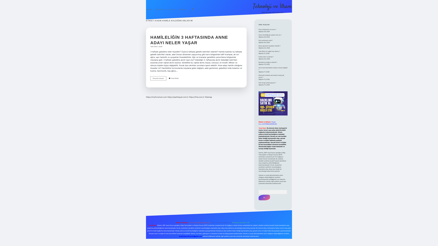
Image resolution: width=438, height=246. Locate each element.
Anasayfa (149, 9)
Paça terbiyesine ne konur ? (267, 29)
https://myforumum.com (156, 97)
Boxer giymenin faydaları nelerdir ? (269, 46)
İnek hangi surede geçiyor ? (267, 83)
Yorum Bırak (175, 78)
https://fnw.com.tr (196, 97)
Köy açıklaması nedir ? (266, 40)
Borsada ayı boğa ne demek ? (268, 62)
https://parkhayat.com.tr (177, 97)
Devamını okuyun (159, 78)
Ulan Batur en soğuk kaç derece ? (269, 51)
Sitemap (208, 97)
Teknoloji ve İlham (272, 6)
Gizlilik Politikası (160, 9)
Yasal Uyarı (171, 9)
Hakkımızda (182, 9)
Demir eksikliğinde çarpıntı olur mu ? (270, 35)
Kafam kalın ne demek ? (266, 57)
